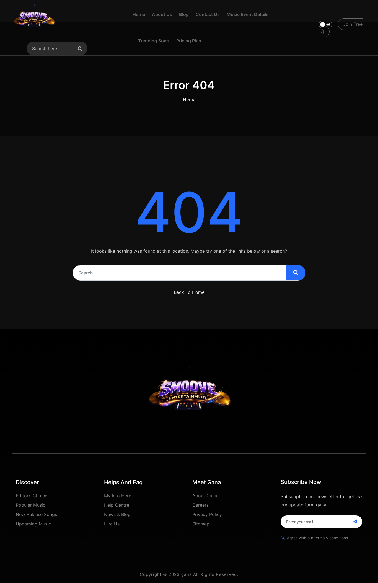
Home (189, 99)
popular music (30, 505)
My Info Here (117, 495)
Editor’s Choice (31, 495)
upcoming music (33, 524)
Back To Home (189, 292)
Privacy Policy (207, 514)
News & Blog (117, 514)
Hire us (112, 524)
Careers (200, 505)
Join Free (353, 24)
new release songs (36, 514)
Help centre (116, 505)
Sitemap (200, 524)
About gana (204, 495)
